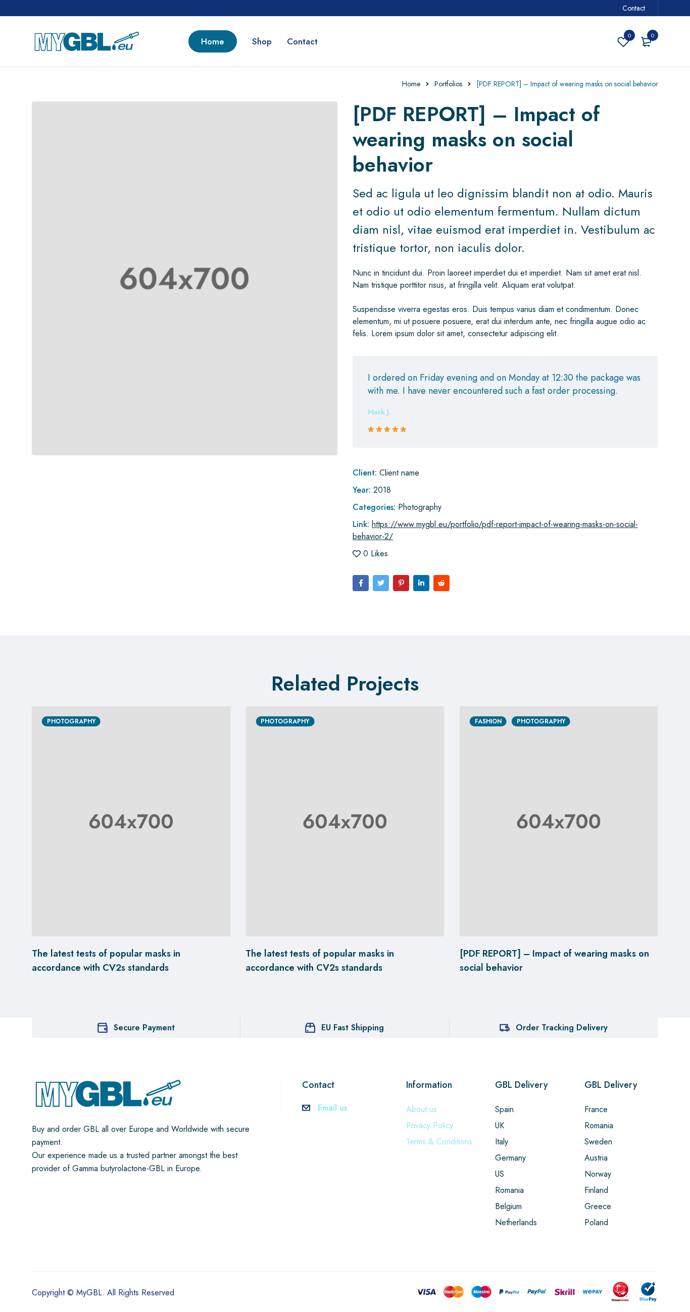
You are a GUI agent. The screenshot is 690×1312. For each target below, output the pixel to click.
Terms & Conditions (439, 1141)
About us (421, 1109)
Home (411, 84)
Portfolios (448, 84)
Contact (633, 8)
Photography (419, 507)
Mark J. (379, 412)
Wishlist (629, 35)
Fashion (488, 721)
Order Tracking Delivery (562, 1027)
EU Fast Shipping (352, 1027)
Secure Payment (144, 1027)
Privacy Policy (429, 1125)
